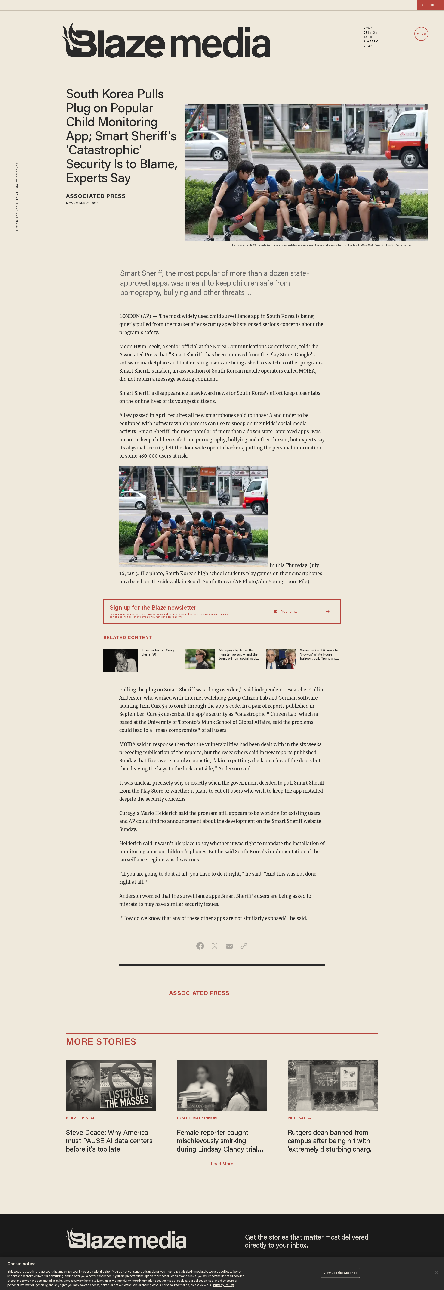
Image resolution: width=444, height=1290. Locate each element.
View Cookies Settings (341, 1272)
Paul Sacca (300, 1118)
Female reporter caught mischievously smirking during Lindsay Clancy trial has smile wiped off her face (218, 1142)
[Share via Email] (229, 946)
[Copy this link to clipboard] (244, 946)
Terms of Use (176, 614)
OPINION (370, 32)
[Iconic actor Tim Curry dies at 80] (120, 659)
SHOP (367, 45)
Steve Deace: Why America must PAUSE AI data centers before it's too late (109, 1141)
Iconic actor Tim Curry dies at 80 (158, 652)
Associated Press (96, 197)
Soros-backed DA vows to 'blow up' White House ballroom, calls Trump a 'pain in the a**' (320, 655)
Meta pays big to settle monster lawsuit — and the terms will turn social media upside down (238, 655)
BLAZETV (370, 41)
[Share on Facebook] (200, 946)
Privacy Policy (155, 614)
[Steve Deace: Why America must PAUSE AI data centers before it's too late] (111, 1084)
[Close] (437, 1273)
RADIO (368, 37)
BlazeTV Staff (82, 1118)
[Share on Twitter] (215, 946)
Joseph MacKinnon (197, 1118)
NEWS (367, 28)
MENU (421, 34)
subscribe (430, 5)
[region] (222, 1273)
